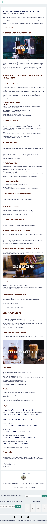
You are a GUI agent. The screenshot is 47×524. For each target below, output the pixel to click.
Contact (4, 495)
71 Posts (32, 507)
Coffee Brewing (8, 9)
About (1, 495)
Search (44, 496)
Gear (41, 2)
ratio (22, 60)
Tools (44, 2)
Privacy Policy (18, 495)
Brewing (37, 2)
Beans (33, 2)
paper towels (20, 87)
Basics (29, 2)
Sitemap (1, 496)
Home (4, 9)
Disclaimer (13, 495)
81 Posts (38, 507)
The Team (8, 495)
